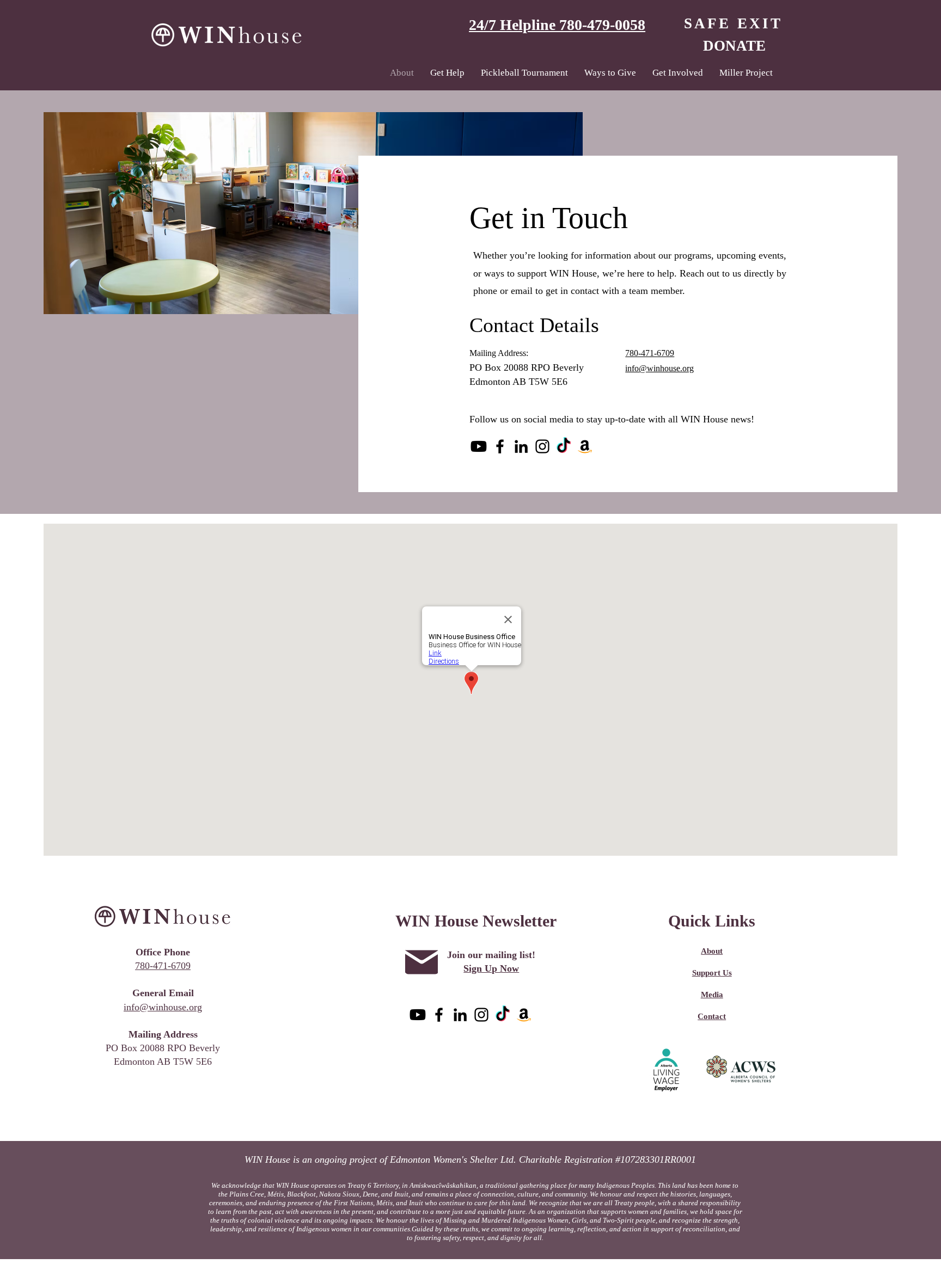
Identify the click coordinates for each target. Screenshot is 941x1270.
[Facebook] (500, 446)
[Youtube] (478, 446)
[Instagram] (542, 446)
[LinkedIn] (521, 446)
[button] (447, 73)
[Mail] (421, 962)
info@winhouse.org (163, 1007)
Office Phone (163, 952)
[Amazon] (585, 446)
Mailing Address (163, 1034)
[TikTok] (563, 446)
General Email (163, 992)
